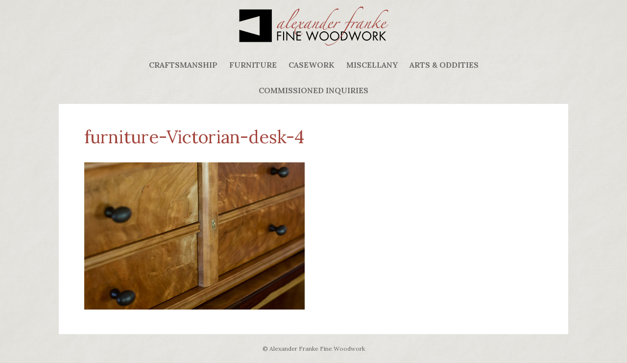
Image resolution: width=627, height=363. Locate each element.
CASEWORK (312, 65)
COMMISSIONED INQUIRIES (313, 90)
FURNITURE (253, 65)
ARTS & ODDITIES (444, 65)
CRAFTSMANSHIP (183, 65)
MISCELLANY (372, 65)
